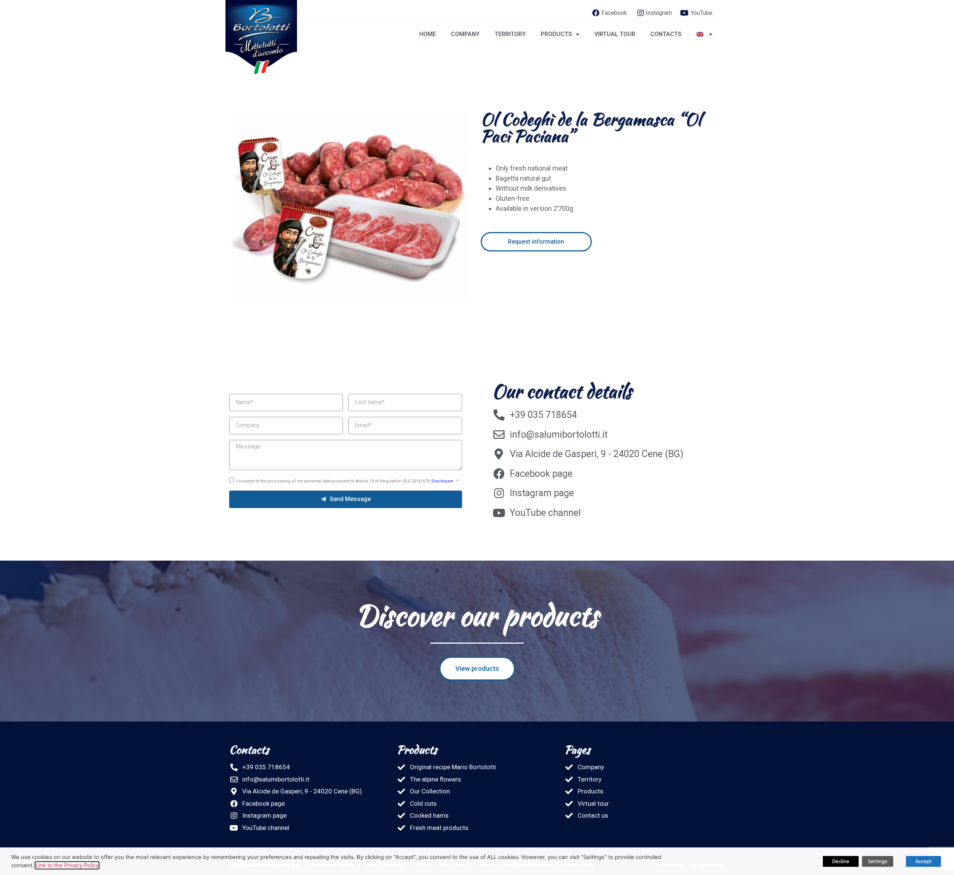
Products (556, 34)
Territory (510, 34)
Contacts (666, 34)
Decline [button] (840, 861)
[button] (536, 241)
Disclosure (443, 481)
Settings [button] (877, 861)
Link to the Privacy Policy (67, 865)
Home (427, 34)
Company (465, 34)
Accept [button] (923, 861)
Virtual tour (614, 34)
